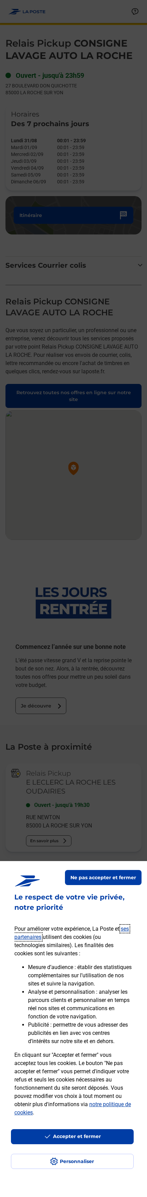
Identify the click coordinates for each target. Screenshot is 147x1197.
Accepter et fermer (77, 1136)
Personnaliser (77, 1161)
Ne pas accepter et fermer (103, 877)
